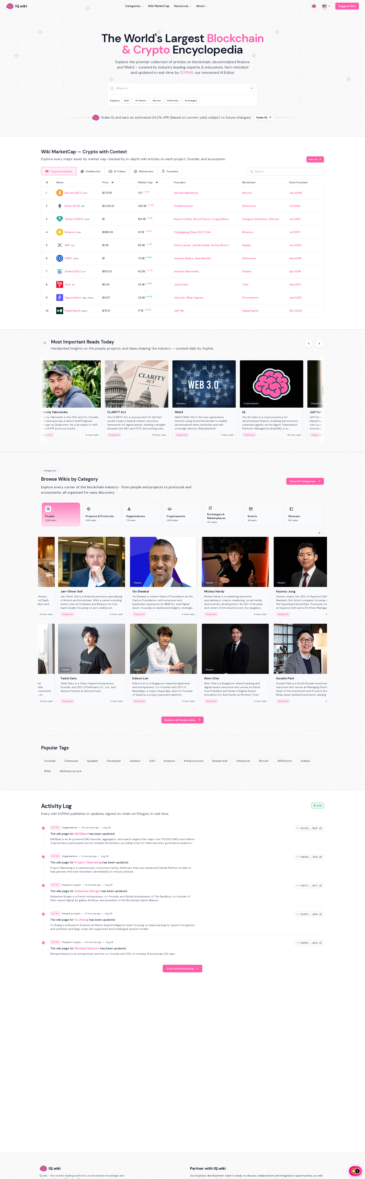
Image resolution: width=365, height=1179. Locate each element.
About (200, 6)
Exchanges (191, 100)
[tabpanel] (182, 248)
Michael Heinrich (87, 948)
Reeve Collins (183, 219)
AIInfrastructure (71, 771)
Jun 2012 (295, 245)
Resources (181, 6)
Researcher (220, 761)
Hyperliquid (72, 310)
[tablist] (111, 171)
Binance (70, 232)
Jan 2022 (295, 297)
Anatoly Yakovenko (186, 271)
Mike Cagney (194, 297)
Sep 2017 (295, 284)
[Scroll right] (319, 343)
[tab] (58, 171)
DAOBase (81, 834)
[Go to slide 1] (316, 533)
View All (313, 159)
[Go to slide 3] (322, 533)
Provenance (250, 297)
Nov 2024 (295, 310)
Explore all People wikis (179, 720)
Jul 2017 (294, 232)
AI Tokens (140, 100)
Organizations (70, 827)
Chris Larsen (182, 245)
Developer (114, 761)
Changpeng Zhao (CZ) (188, 232)
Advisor (135, 761)
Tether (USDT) (74, 219)
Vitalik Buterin (183, 206)
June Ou (179, 297)
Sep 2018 (295, 258)
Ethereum (173, 100)
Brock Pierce (202, 219)
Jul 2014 (294, 206)
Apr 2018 (295, 271)
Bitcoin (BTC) (74, 193)
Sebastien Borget (88, 891)
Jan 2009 (295, 193)
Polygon (247, 219)
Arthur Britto (220, 245)
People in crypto (71, 884)
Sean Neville (203, 258)
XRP (67, 245)
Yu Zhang (81, 920)
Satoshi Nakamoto (186, 193)
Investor (169, 761)
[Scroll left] (308, 343)
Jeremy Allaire (183, 258)
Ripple (246, 245)
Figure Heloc (73, 297)
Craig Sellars (220, 219)
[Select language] (326, 6)
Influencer (243, 761)
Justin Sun (181, 284)
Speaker (92, 761)
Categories (132, 6)
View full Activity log (180, 968)
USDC (68, 258)
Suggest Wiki (347, 6)
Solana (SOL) (73, 271)
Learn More (247, 117)
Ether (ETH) (72, 206)
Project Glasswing (88, 862)
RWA (47, 771)
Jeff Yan (179, 310)
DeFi (126, 100)
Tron (68, 284)
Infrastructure (193, 761)
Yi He (207, 232)
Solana (246, 271)
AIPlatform (284, 761)
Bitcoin (157, 100)
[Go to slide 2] (319, 533)
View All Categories (302, 481)
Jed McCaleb (201, 245)
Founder (50, 761)
